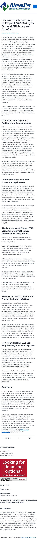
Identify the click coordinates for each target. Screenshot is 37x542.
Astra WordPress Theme (28, 537)
